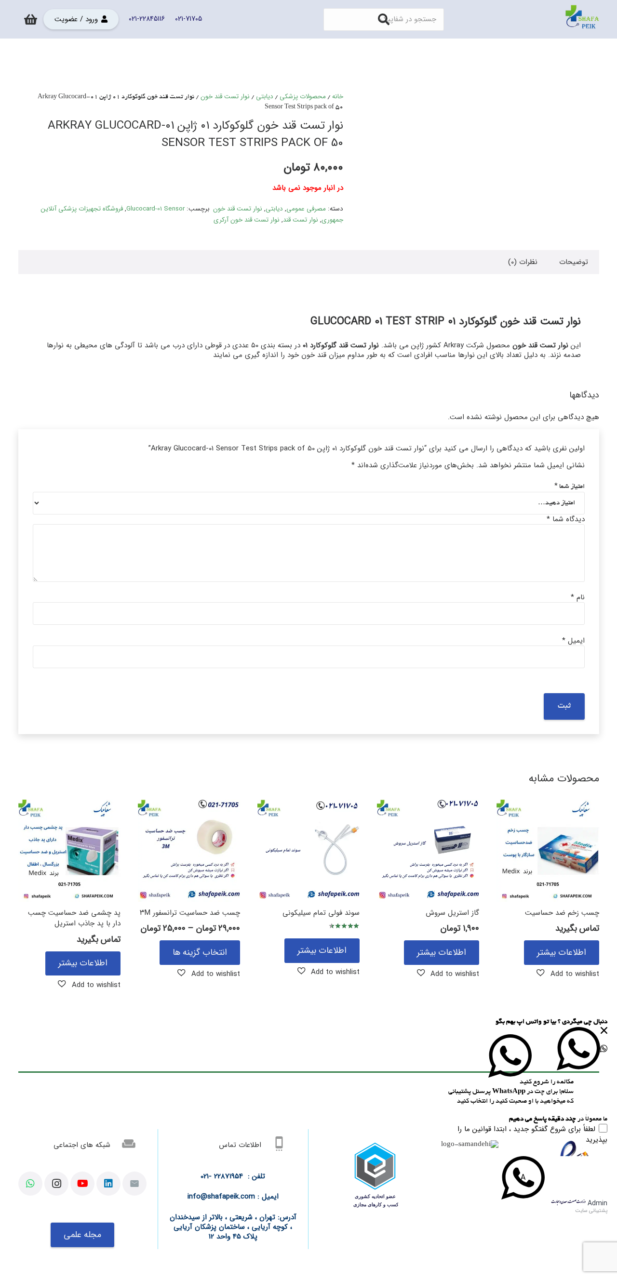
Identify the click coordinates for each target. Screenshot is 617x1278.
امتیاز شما (569, 486)
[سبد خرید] (31, 19)
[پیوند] (582, 19)
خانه (337, 97)
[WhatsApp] (30, 1184)
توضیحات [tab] (573, 262)
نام (578, 597)
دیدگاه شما (566, 519)
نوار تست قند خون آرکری (247, 220)
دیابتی (264, 97)
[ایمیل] (134, 1184)
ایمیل (573, 640)
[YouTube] (82, 1184)
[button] (568, 973)
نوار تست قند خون (225, 97)
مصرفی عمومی (306, 209)
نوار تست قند (300, 220)
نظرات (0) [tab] (522, 262)
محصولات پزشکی (303, 97)
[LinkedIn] (108, 1184)
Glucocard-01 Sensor (155, 209)
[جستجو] (383, 19)
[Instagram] (56, 1184)
